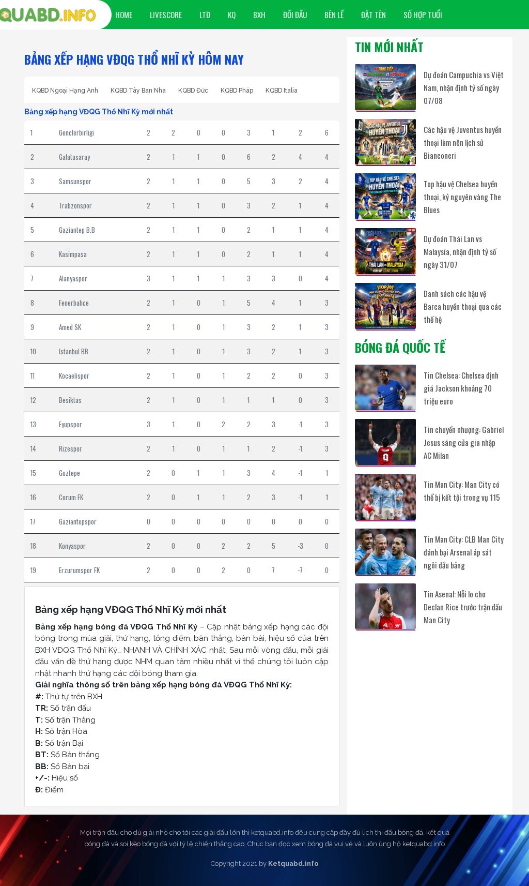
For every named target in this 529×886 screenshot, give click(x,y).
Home (123, 14)
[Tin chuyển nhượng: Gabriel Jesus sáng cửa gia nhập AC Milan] (385, 442)
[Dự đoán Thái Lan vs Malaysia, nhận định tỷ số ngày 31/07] (385, 251)
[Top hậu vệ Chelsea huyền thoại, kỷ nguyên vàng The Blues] (385, 196)
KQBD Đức (193, 90)
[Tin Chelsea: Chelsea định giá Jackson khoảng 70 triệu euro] (385, 388)
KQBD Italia (282, 90)
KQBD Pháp (237, 90)
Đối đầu (295, 14)
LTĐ (204, 14)
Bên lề (334, 14)
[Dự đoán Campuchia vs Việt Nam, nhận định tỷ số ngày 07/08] (385, 87)
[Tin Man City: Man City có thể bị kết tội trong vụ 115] (385, 497)
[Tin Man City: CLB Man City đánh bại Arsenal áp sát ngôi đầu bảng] (385, 552)
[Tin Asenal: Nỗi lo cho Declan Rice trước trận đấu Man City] (385, 606)
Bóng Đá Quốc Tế (400, 347)
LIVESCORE (166, 14)
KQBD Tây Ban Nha (138, 90)
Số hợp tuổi (422, 14)
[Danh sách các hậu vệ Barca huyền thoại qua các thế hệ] (385, 306)
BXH (259, 14)
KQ (232, 14)
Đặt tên (373, 14)
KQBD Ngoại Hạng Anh (65, 90)
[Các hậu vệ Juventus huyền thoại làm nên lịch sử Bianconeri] (385, 142)
